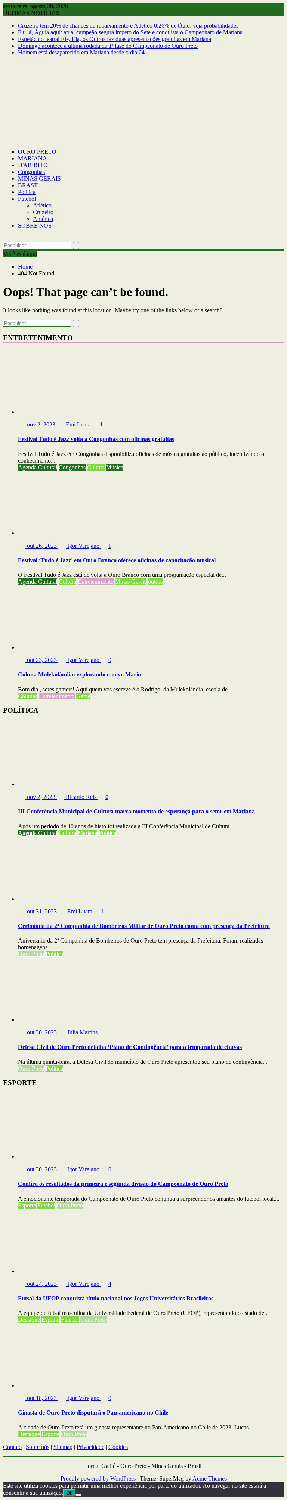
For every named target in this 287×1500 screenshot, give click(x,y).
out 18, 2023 (41, 1398)
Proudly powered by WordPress (98, 1478)
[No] (78, 1495)
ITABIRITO (33, 165)
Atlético (42, 205)
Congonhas (31, 172)
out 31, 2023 (41, 911)
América (43, 219)
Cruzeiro (43, 212)
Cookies (118, 1447)
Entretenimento (96, 581)
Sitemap (62, 1447)
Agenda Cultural (37, 467)
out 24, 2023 (41, 1284)
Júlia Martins (82, 1032)
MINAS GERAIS (39, 178)
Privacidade (90, 1447)
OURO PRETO (37, 152)
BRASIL (29, 185)
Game (83, 696)
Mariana (87, 833)
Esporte (27, 1205)
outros (155, 581)
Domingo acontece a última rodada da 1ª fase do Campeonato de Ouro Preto (108, 46)
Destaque (29, 1319)
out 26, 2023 (41, 546)
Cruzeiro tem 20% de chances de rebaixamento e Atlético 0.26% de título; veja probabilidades (128, 25)
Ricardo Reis (81, 797)
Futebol (27, 199)
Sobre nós (37, 1447)
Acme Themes (209, 1478)
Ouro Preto (31, 954)
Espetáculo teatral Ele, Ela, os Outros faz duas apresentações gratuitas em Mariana (114, 39)
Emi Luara (78, 424)
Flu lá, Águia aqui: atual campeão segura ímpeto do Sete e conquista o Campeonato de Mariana (130, 32)
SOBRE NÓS (35, 225)
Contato (12, 1447)
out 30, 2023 (41, 1032)
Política (27, 192)
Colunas (27, 696)
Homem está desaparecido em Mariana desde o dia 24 (81, 52)
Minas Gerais (130, 581)
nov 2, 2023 (41, 424)
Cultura (96, 467)
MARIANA (32, 158)
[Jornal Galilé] (6, 139)
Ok (69, 1493)
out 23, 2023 (41, 660)
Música (114, 467)
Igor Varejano (83, 546)
